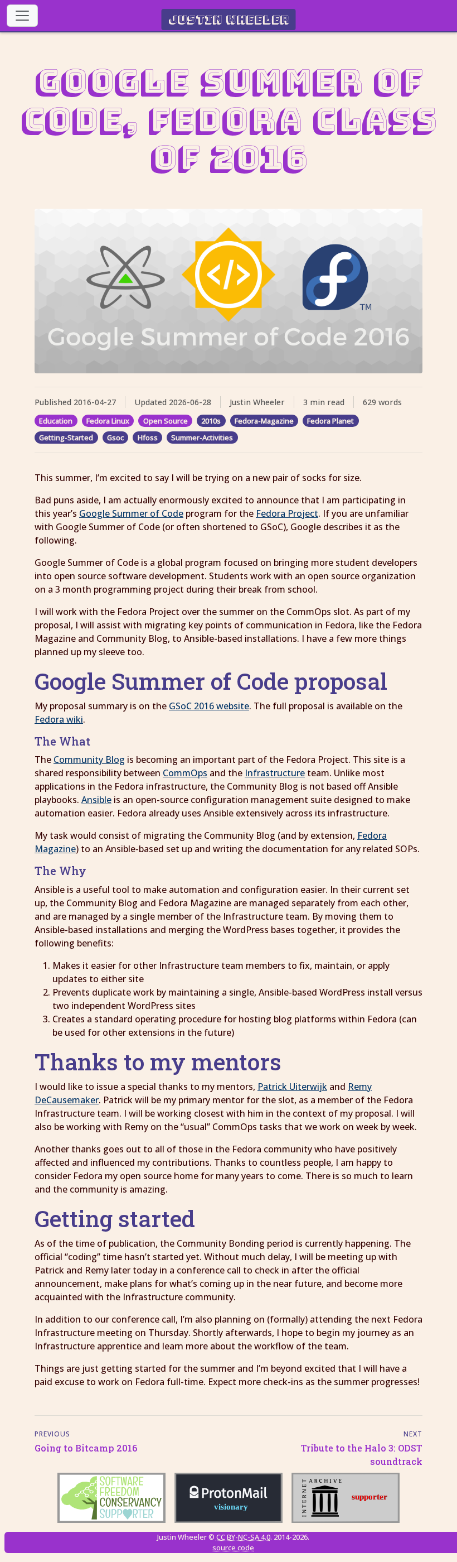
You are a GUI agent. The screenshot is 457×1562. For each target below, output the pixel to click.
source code (233, 1547)
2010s (211, 421)
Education (55, 421)
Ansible (96, 800)
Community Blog (89, 759)
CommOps (185, 773)
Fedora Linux (107, 421)
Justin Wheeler (228, 19)
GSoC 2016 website (209, 706)
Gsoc (115, 437)
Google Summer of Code (131, 513)
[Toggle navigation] (22, 15)
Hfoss (148, 437)
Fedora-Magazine (264, 421)
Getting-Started (66, 437)
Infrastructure (275, 773)
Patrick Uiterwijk (292, 1086)
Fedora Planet (330, 421)
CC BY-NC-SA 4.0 (243, 1537)
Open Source (165, 421)
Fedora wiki (59, 719)
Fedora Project (287, 513)
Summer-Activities (202, 437)
